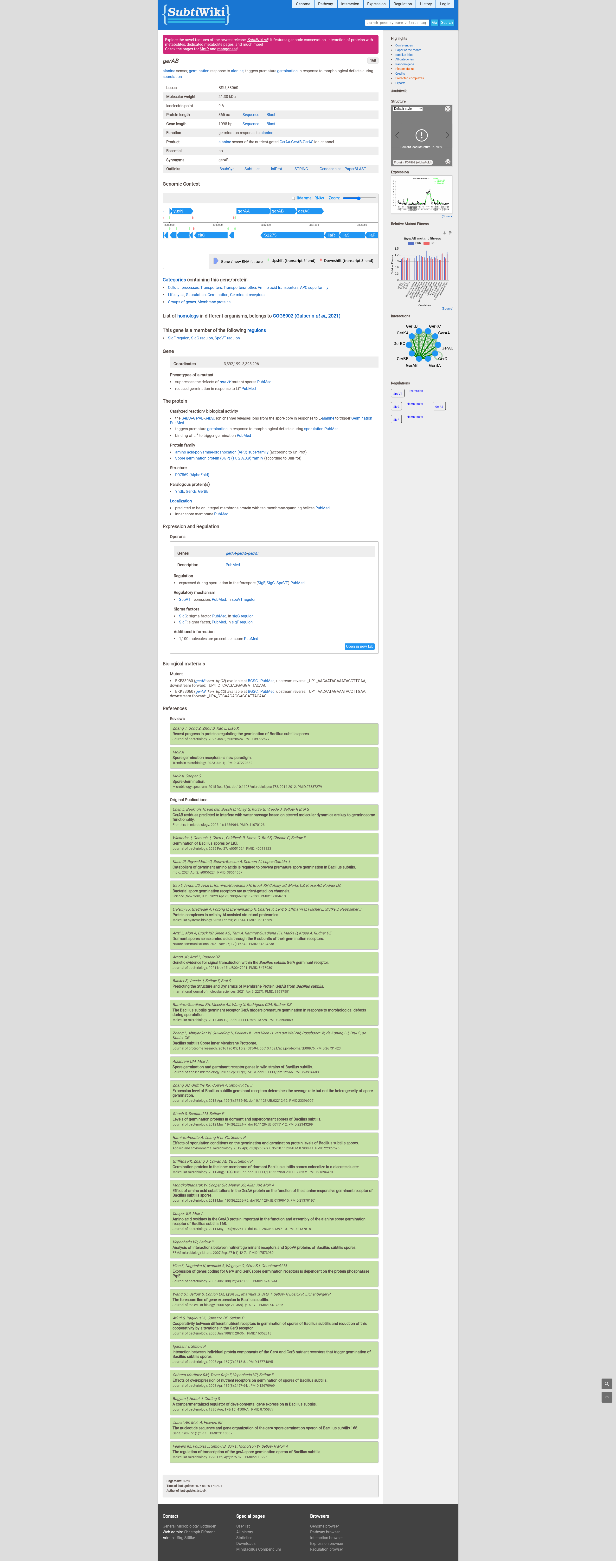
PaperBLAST (355, 169)
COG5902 (284, 316)
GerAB (296, 142)
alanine (169, 71)
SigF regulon (178, 338)
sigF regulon (242, 622)
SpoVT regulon (227, 338)
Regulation (403, 4)
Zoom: (334, 198)
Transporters (211, 287)
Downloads (246, 1543)
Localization (181, 501)
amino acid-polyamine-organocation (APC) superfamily (222, 452)
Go (434, 22)
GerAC (308, 142)
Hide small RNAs (309, 198)
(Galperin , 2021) (317, 316)
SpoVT (282, 583)
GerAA (285, 142)
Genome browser (324, 1526)
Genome (303, 4)
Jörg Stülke (185, 1537)
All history (244, 1532)
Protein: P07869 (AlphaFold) (413, 162)
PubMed (264, 382)
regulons (256, 330)
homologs (188, 316)
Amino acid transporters (278, 287)
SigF (261, 583)
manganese (227, 49)
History (426, 4)
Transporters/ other (240, 287)
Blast (271, 114)
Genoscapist (330, 169)
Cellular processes (183, 287)
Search (447, 22)
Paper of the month (408, 50)
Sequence (251, 114)
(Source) (448, 216)
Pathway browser (325, 1532)
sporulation (172, 76)
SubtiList (252, 169)
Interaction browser (326, 1537)
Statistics (244, 1537)
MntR (204, 49)
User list (243, 1526)
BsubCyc (226, 169)
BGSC (253, 681)
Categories (174, 280)
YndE (179, 491)
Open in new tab (359, 646)
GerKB (191, 491)
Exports (400, 83)
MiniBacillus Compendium (258, 1549)
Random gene (404, 64)
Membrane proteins (214, 302)
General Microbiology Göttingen (189, 1526)
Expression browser (326, 1543)
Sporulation (196, 294)
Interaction (350, 4)
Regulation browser (326, 1549)
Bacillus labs (404, 55)
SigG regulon (202, 338)
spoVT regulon (244, 599)
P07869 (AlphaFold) (192, 475)
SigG (271, 583)
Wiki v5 (257, 40)
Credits (400, 73)
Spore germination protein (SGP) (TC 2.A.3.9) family (219, 458)
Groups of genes (182, 302)
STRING (301, 169)
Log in (445, 4)
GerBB (203, 491)
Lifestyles (176, 294)
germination (199, 71)
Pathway (325, 4)
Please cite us (405, 69)
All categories (404, 59)
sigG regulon (243, 616)
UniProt (276, 169)
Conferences (404, 45)
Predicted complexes (409, 78)
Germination (217, 294)
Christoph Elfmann (200, 1532)
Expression (376, 4)
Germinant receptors (247, 294)
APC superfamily (314, 287)
